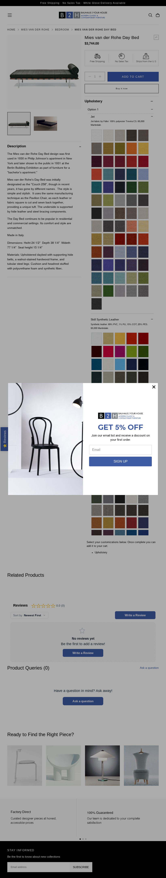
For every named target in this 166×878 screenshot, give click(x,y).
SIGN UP (121, 461)
